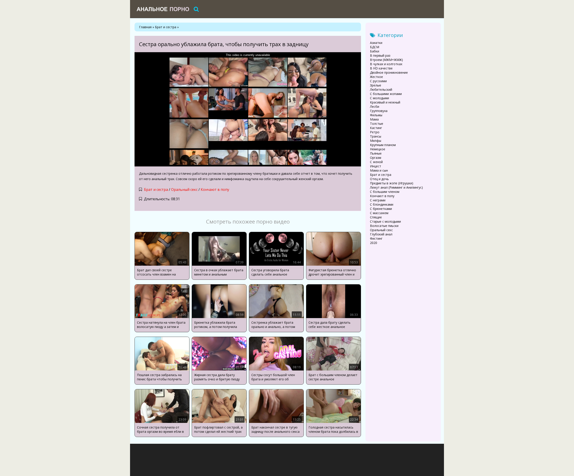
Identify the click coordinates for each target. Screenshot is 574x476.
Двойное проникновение (389, 72)
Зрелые (375, 85)
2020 (373, 243)
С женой (376, 162)
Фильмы (376, 115)
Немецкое (377, 149)
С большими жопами (386, 94)
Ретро (374, 132)
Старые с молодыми (385, 221)
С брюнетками (381, 209)
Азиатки (376, 43)
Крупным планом (383, 145)
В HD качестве (381, 68)
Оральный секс (184, 189)
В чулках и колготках (386, 64)
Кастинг (376, 128)
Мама (374, 119)
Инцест (375, 166)
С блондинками (381, 204)
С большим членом (384, 192)
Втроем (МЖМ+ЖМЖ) (386, 60)
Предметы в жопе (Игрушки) (391, 183)
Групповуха (378, 111)
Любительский (381, 89)
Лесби (374, 106)
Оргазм (375, 157)
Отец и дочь (379, 179)
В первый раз (380, 55)
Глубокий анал (381, 234)
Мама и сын (379, 170)
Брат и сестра (156, 189)
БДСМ (374, 47)
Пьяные (376, 153)
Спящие (376, 217)
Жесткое (376, 77)
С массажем (379, 213)
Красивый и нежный (385, 102)
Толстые (376, 123)
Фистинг (376, 238)
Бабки (374, 51)
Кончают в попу (215, 189)
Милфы (375, 140)
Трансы (375, 136)
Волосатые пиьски (384, 226)
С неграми (377, 200)
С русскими (378, 81)
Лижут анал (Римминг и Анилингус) (396, 187)
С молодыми (379, 98)
